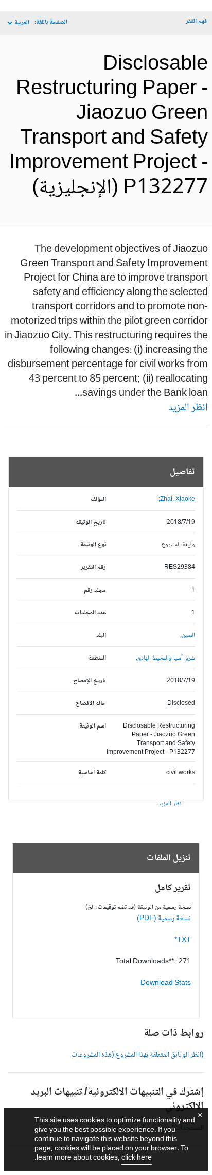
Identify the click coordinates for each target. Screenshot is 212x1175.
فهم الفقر (196, 21)
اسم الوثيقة (92, 726)
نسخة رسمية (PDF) (164, 918)
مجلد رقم (95, 590)
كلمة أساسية (92, 773)
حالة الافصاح (91, 703)
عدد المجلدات (90, 613)
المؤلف (98, 499)
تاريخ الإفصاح (89, 681)
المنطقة (97, 658)
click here (136, 1158)
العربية (21, 23)
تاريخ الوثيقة (91, 522)
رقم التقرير (93, 567)
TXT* (182, 940)
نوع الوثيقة (93, 545)
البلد (101, 635)
